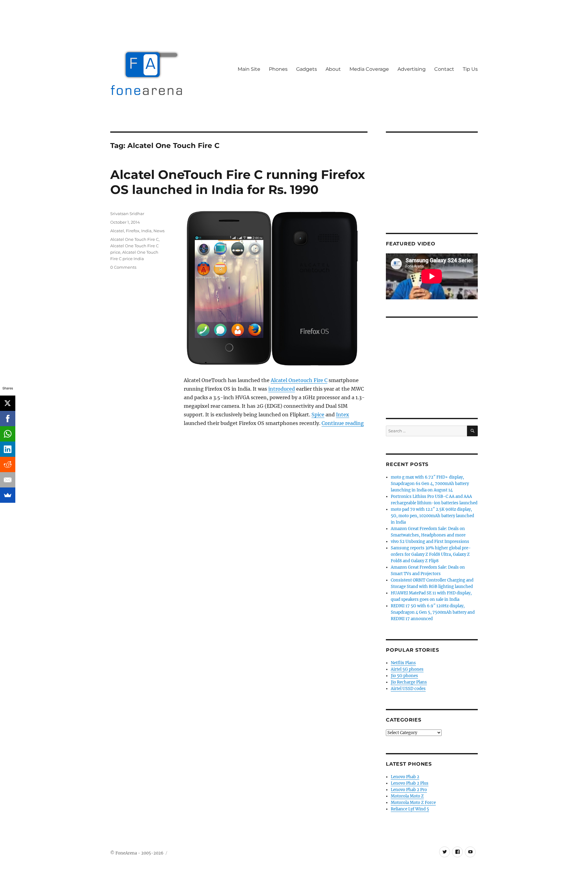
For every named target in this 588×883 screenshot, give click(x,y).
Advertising (412, 69)
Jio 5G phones (404, 675)
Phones (278, 69)
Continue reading (343, 423)
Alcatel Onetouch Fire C (299, 380)
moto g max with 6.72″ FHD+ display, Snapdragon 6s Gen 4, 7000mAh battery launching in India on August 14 (430, 484)
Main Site (249, 69)
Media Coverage (369, 69)
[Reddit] (7, 464)
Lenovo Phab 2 (405, 776)
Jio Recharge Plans (409, 682)
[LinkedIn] (7, 449)
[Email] (7, 479)
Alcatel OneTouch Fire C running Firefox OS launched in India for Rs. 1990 (237, 182)
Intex (342, 414)
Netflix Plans (403, 662)
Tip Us (470, 69)
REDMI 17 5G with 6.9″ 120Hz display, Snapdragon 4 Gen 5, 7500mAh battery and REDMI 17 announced (433, 612)
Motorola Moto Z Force (413, 802)
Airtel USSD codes (408, 688)
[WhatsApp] (7, 434)
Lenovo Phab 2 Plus (409, 783)
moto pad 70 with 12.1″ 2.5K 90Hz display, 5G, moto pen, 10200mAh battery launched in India (432, 516)
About (333, 69)
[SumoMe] (7, 495)
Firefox (132, 230)
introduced (281, 389)
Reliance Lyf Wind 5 (410, 809)
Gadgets (306, 69)
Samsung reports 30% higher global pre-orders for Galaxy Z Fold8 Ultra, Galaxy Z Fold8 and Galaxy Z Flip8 (431, 554)
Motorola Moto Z (407, 796)
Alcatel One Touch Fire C (134, 239)
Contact (444, 69)
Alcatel (117, 230)
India (146, 230)
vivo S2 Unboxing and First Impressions (430, 541)
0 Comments (123, 267)
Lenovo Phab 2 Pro (409, 789)
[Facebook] (7, 418)
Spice (317, 414)
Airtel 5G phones (407, 669)
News (158, 230)
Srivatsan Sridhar (127, 213)
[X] (7, 403)
